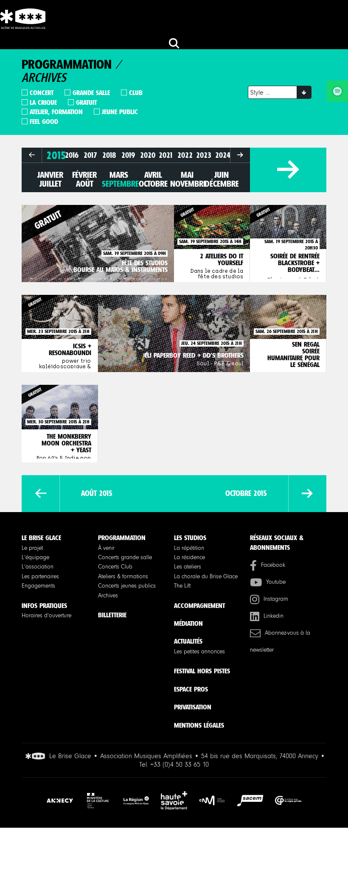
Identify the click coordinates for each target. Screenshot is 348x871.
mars (118, 175)
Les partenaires (40, 576)
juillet (50, 184)
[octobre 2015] (307, 494)
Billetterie (112, 615)
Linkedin (273, 616)
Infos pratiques (44, 606)
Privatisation (192, 707)
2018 (109, 155)
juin (221, 175)
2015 (56, 155)
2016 (72, 155)
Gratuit (86, 102)
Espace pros (191, 689)
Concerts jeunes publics (127, 586)
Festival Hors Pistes (202, 671)
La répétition (189, 548)
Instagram (276, 599)
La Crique (43, 102)
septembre (120, 184)
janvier (50, 175)
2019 (128, 155)
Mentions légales (199, 725)
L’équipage (35, 557)
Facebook (273, 565)
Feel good (44, 122)
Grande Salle (91, 93)
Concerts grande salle (125, 557)
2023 (203, 155)
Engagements (38, 586)
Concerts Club (115, 566)
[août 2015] (41, 494)
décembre (222, 184)
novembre (188, 184)
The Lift (182, 586)
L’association (37, 566)
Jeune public (120, 112)
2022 (185, 155)
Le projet (32, 548)
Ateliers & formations (123, 576)
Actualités (188, 641)
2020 (147, 155)
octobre (153, 184)
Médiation (188, 623)
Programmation (122, 538)
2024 (222, 155)
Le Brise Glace (41, 538)
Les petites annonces (199, 651)
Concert (41, 93)
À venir (106, 548)
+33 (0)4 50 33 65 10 (179, 764)
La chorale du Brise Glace (206, 576)
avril (153, 175)
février (84, 175)
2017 (90, 155)
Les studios (190, 538)
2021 (166, 155)
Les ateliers (187, 566)
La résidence (189, 557)
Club (136, 93)
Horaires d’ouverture (46, 615)
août (84, 184)
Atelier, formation (56, 112)
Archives (108, 595)
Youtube (276, 582)
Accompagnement (199, 606)
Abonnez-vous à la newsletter (280, 641)
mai (187, 175)
